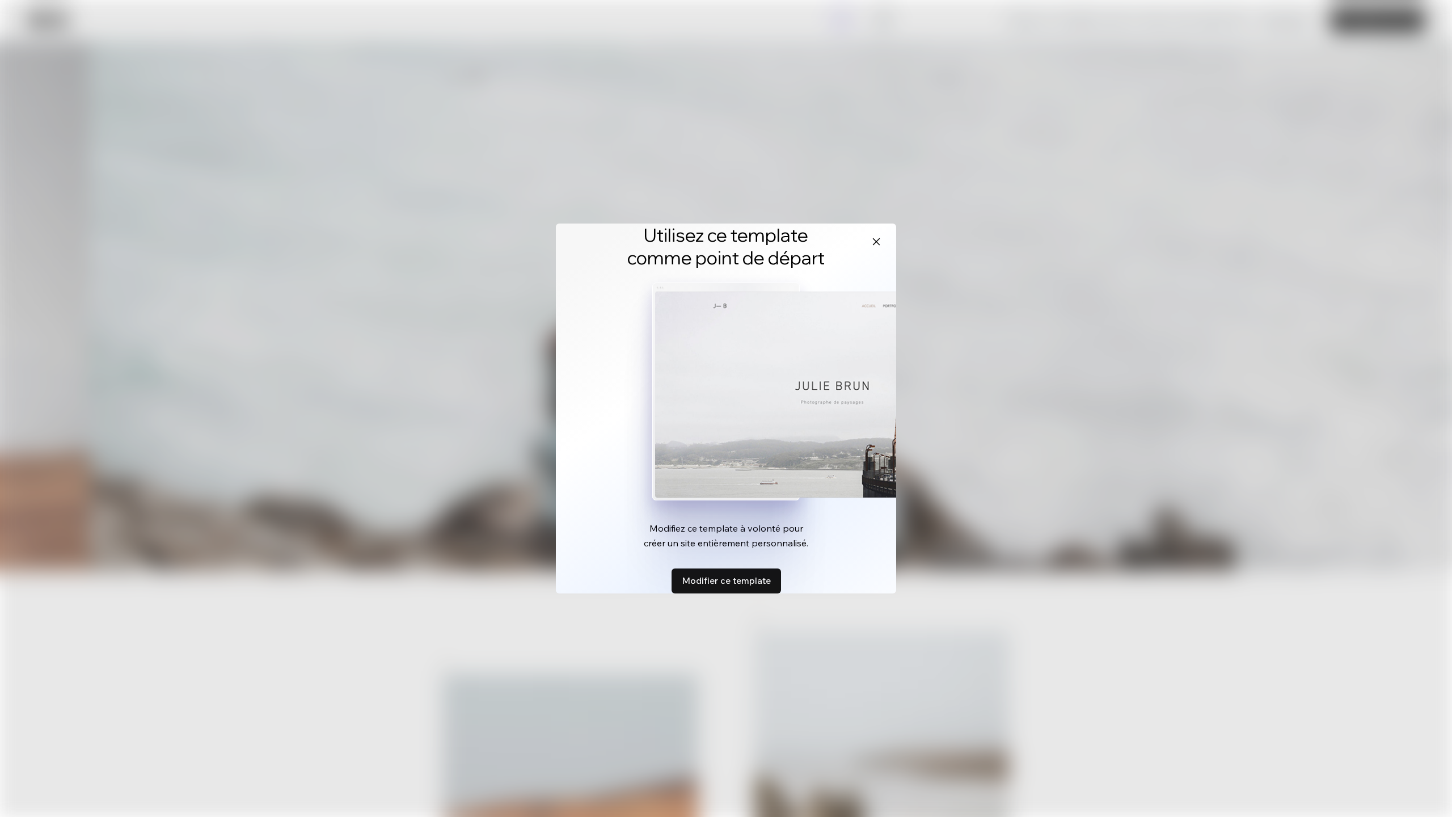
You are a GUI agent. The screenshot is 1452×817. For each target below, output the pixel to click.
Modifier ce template (726, 580)
